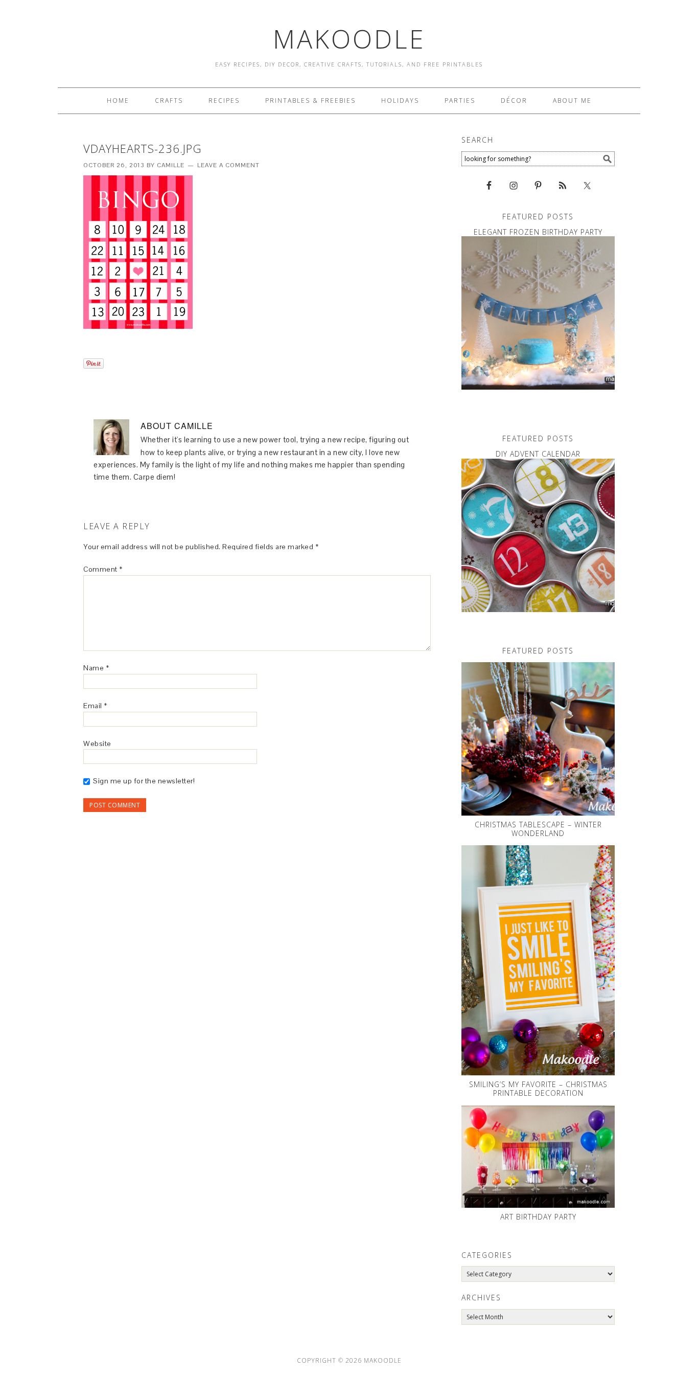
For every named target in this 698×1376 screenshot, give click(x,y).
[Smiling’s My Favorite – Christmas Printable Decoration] (538, 960)
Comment (103, 569)
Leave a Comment (228, 165)
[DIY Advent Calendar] (538, 535)
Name (96, 667)
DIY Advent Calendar (538, 454)
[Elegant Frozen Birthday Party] (538, 313)
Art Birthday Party (538, 1217)
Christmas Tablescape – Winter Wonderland (538, 829)
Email (95, 705)
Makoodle (349, 38)
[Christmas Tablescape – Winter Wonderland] (538, 739)
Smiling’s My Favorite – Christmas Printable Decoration (538, 1088)
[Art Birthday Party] (538, 1157)
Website (97, 743)
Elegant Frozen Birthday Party (538, 232)
